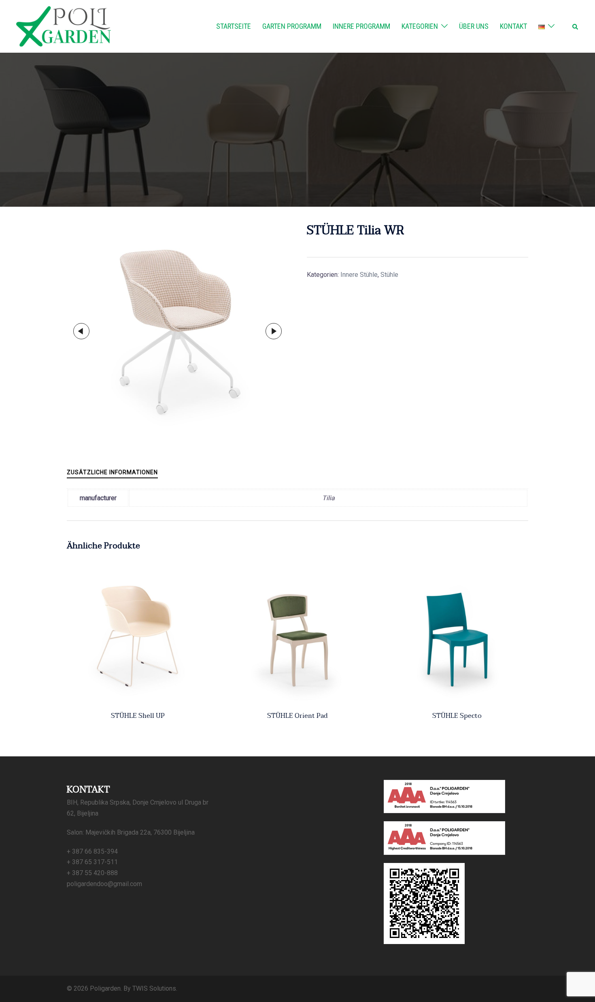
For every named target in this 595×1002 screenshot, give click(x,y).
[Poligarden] (63, 26)
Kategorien (420, 26)
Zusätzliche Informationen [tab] (112, 472)
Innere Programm (361, 26)
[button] (575, 26)
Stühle (389, 274)
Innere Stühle (359, 274)
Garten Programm (291, 26)
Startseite (233, 26)
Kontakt (513, 26)
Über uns (474, 26)
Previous (81, 331)
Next (274, 331)
